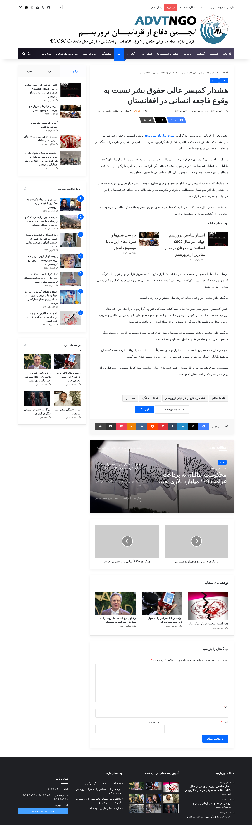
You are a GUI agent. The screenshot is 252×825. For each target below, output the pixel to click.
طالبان (129, 398)
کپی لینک (144, 409)
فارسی (230, 7)
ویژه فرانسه (89, 53)
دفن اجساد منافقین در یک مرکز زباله (208, 623)
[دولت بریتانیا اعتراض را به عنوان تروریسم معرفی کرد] (161, 603)
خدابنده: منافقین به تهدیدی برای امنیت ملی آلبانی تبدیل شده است (42, 317)
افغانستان (218, 398)
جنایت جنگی (149, 398)
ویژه (214, 80)
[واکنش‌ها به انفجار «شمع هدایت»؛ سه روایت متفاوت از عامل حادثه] (154, 808)
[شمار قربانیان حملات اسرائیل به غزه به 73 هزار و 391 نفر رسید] (136, 808)
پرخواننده (73, 71)
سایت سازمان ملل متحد (159, 135)
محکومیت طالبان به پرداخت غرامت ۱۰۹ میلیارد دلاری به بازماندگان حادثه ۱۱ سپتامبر (195, 478)
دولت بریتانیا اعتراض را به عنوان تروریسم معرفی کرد (68, 376)
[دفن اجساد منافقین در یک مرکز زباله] (208, 606)
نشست (214, 53)
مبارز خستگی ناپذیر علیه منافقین (103, 808)
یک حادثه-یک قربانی (67, 53)
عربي (213, 7)
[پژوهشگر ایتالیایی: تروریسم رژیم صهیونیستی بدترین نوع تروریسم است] (70, 261)
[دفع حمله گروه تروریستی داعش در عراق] (136, 798)
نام (225, 706)
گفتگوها (201, 53)
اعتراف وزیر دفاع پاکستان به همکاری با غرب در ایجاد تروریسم (42, 203)
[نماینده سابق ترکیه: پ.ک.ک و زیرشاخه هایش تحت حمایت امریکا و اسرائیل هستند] (70, 222)
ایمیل (224, 722)
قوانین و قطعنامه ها (168, 53)
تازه (50, 71)
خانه (225, 53)
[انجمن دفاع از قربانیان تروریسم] (137, 30)
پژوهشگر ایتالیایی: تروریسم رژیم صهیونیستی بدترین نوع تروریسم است (43, 260)
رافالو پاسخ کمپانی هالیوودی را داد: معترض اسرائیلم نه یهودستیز (131, 7)
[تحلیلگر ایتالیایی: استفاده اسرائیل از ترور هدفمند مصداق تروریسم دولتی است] (70, 279)
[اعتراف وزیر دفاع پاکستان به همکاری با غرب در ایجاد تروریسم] (70, 204)
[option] (162, 476)
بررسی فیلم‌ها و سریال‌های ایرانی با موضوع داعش (121, 241)
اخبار (118, 53)
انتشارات (147, 53)
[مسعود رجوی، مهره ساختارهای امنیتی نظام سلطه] (70, 141)
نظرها (29, 71)
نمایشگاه (106, 53)
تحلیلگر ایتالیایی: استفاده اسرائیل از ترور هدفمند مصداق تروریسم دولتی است (41, 278)
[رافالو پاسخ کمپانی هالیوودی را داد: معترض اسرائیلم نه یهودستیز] (115, 603)
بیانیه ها (188, 53)
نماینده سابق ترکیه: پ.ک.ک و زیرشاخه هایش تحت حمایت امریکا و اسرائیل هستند (41, 221)
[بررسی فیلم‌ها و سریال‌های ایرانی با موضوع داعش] (149, 239)
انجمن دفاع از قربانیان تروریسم (184, 398)
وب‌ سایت (154, 722)
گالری (132, 53)
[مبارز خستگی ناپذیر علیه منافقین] (67, 398)
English (221, 7)
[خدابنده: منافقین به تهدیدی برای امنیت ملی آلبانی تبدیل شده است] (70, 318)
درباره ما (46, 53)
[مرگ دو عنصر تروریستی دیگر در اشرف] (37, 398)
